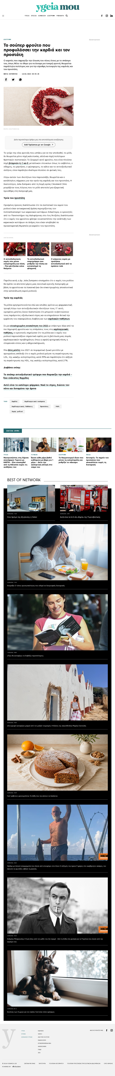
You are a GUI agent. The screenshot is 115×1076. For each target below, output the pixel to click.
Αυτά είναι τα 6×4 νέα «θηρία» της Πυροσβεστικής (80, 517)
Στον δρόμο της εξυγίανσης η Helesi (22, 517)
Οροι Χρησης (108, 1063)
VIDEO (40, 1034)
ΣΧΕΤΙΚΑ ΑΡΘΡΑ (12, 431)
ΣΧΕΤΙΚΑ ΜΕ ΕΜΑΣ (29, 1063)
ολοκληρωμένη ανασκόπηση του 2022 (29, 325)
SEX (39, 1053)
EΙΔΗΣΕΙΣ (41, 1031)
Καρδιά (14, 401)
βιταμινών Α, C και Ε (18, 163)
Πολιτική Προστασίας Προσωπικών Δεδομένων (83, 1063)
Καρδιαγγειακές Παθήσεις (22, 406)
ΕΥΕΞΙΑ (34, 16)
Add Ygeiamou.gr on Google (37, 144)
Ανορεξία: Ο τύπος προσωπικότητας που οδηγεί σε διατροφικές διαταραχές (36, 586)
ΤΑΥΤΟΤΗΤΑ (42, 1063)
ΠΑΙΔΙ (39, 1049)
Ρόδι (58, 406)
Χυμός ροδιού (17, 411)
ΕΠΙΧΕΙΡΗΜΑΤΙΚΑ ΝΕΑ (44, 1043)
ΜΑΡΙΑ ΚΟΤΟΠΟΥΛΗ (10, 74)
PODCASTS (60, 16)
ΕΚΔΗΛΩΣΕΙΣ (42, 1040)
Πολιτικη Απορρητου (56, 1063)
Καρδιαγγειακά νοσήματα (35, 401)
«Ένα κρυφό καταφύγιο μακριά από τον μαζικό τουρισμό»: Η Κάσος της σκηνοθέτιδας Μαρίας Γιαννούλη (46, 726)
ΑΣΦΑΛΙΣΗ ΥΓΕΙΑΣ (26, 1037)
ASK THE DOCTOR (43, 1037)
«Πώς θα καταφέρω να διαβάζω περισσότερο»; (25, 656)
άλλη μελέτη (14, 350)
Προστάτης (44, 406)
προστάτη (19, 198)
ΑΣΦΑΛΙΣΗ (42, 16)
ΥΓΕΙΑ (27, 16)
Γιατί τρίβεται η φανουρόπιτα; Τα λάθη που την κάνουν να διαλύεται (32, 796)
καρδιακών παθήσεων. (59, 318)
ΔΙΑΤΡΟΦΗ (51, 16)
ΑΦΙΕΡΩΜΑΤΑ (42, 1046)
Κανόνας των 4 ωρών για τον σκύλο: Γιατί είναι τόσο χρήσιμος (30, 1012)
